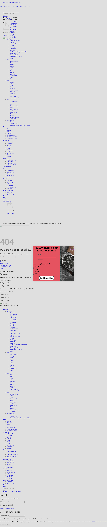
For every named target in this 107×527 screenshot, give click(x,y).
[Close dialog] (72, 248)
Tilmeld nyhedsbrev (46, 278)
